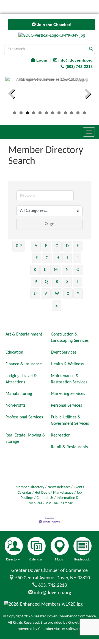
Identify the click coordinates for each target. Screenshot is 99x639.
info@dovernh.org (52, 592)
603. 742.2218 (52, 585)
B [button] (46, 246)
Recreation (60, 435)
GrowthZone (78, 623)
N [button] (67, 270)
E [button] (78, 246)
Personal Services (66, 405)
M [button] (56, 270)
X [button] (68, 294)
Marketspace (63, 493)
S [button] (67, 282)
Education (14, 352)
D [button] (67, 246)
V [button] (46, 294)
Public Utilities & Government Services (70, 420)
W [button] (57, 294)
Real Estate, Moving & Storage (25, 438)
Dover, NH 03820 (52, 578)
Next (85, 94)
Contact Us (45, 498)
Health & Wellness (67, 364)
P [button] (36, 282)
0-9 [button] (19, 246)
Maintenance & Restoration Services (69, 379)
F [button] (37, 258)
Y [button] (78, 294)
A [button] (36, 246)
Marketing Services (68, 394)
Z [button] (57, 305)
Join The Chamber (59, 503)
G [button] (47, 258)
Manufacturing (19, 394)
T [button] (77, 282)
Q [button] (46, 282)
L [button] (45, 270)
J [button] (77, 258)
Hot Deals (42, 493)
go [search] (52, 224)
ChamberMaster (51, 629)
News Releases (59, 487)
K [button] (35, 270)
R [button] (57, 282)
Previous (13, 94)
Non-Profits (15, 405)
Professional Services (24, 417)
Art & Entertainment (24, 334)
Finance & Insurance (24, 364)
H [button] (57, 258)
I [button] (67, 258)
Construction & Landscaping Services (70, 337)
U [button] (35, 294)
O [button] (77, 270)
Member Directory (29, 487)
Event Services (63, 352)
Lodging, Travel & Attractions (21, 379)
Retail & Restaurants (69, 447)
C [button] (57, 246)
